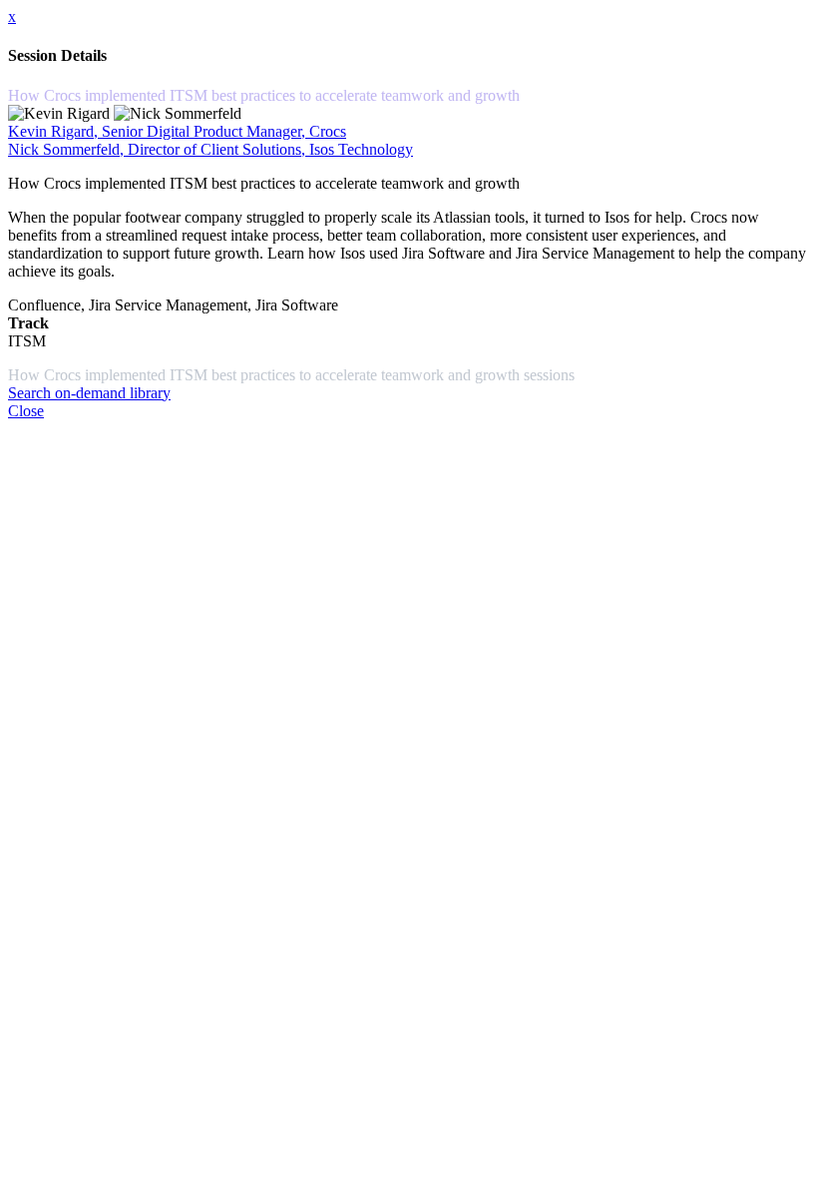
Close (26, 410)
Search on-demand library (89, 392)
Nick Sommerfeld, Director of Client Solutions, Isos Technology (210, 149)
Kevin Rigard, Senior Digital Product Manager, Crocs (177, 131)
